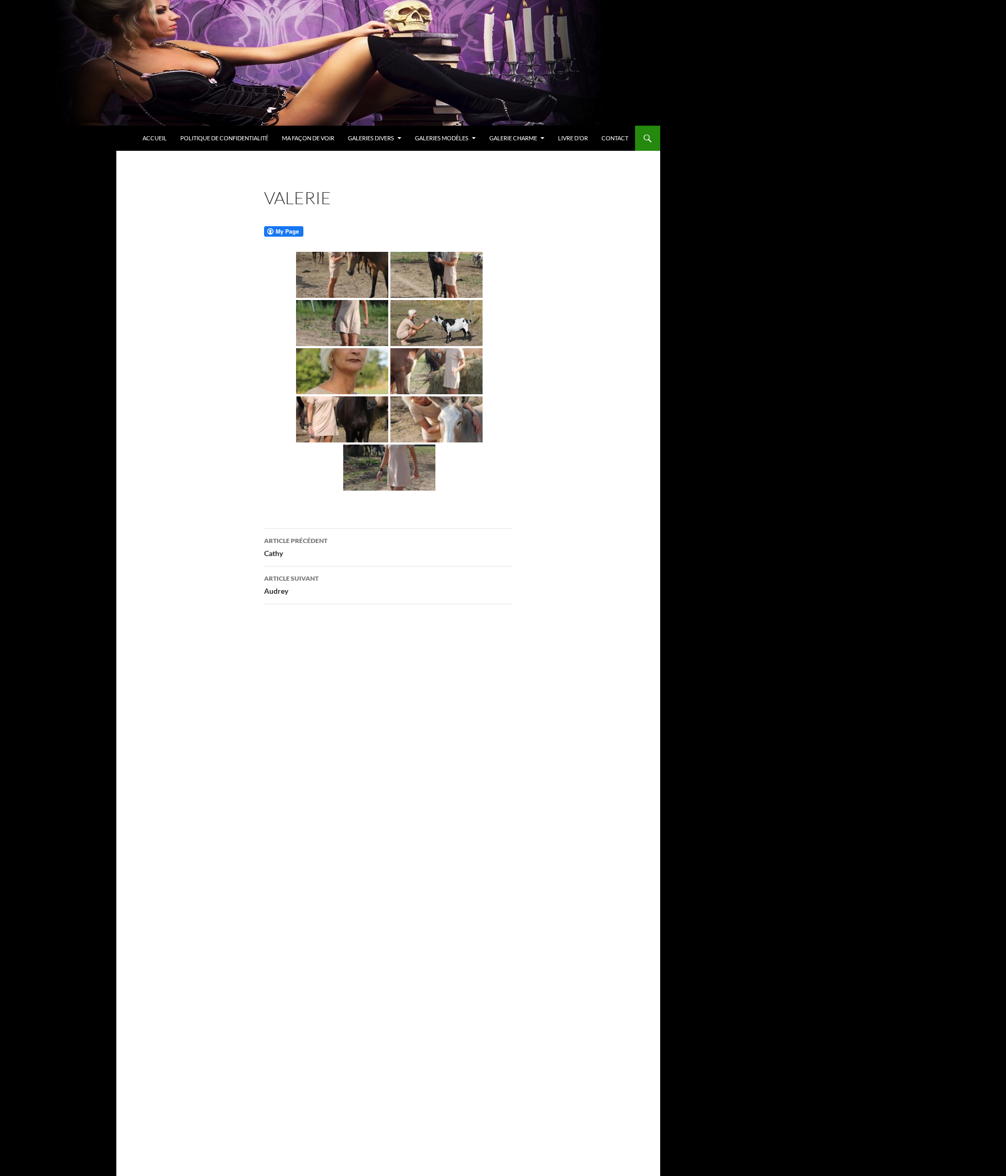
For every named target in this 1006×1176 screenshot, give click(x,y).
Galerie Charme (513, 138)
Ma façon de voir (308, 138)
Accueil (155, 138)
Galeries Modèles (441, 138)
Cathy (295, 547)
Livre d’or (573, 138)
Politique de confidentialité (224, 138)
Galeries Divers (371, 138)
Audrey (291, 584)
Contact (615, 138)
